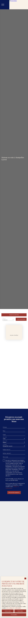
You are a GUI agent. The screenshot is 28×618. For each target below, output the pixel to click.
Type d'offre (5, 437)
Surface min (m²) (7, 453)
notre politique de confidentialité (13, 608)
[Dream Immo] (18, 4)
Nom (4, 431)
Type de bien (5, 440)
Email (4, 434)
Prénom (5, 427)
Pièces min (5, 457)
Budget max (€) (6, 449)
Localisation (5, 444)
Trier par (4, 318)
